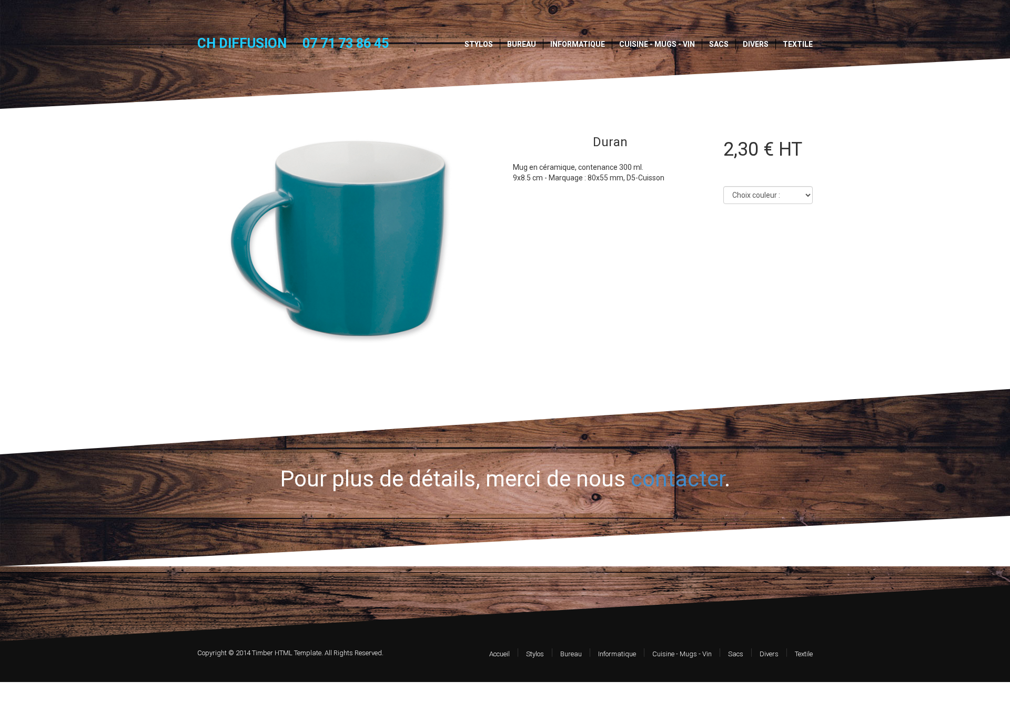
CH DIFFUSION (242, 43)
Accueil (499, 654)
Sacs (719, 44)
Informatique (577, 44)
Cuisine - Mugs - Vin (657, 44)
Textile (798, 44)
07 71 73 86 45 (345, 43)
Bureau (521, 44)
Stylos (478, 44)
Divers (756, 44)
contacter (677, 479)
